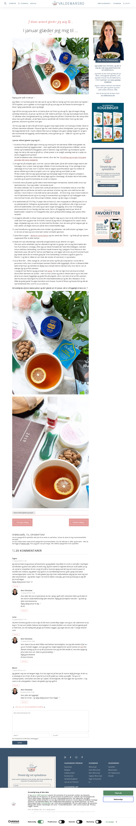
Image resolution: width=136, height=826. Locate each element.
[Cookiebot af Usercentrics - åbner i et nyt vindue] (13, 821)
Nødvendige (118, 799)
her (82, 647)
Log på (127, 3)
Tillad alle (118, 793)
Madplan (33, 3)
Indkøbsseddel (69, 773)
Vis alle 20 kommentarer (29, 707)
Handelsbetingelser (70, 779)
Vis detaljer (110, 822)
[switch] (62, 821)
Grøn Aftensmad (94, 770)
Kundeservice (68, 776)
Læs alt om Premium (71, 782)
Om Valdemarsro (114, 773)
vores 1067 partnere (40, 795)
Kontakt (111, 776)
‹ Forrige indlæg (22, 522)
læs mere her (116, 193)
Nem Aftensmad (94, 773)
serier (50, 271)
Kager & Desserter (95, 779)
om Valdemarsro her (108, 95)
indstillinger (46, 803)
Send (20, 743)
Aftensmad (92, 767)
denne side (25, 543)
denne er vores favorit (39, 235)
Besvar (16, 586)
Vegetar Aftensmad (95, 776)
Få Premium (24, 3)
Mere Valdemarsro (104, 3)
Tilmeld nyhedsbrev (108, 186)
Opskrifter (12, 3)
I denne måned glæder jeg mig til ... (23, 513)
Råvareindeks (112, 770)
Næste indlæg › (79, 522)
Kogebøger (117, 3)
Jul (89, 782)
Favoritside (68, 767)
